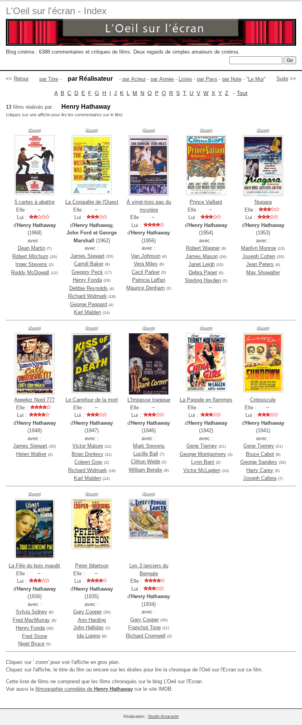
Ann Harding (92, 620)
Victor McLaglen (201, 470)
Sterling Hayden (203, 280)
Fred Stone (34, 636)
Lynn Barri (202, 462)
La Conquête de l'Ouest (91, 202)
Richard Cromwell (146, 636)
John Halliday (88, 627)
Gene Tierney (201, 446)
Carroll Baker (88, 264)
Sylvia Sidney (31, 612)
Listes (185, 79)
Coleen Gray (88, 462)
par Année (162, 79)
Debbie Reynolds (88, 288)
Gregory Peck (87, 272)
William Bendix (145, 470)
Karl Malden (87, 312)
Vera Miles (146, 264)
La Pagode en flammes (206, 400)
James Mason (202, 256)
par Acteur (134, 79)
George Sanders (258, 462)
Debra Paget (203, 272)
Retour (21, 79)
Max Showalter (263, 272)
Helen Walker (31, 454)
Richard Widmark (87, 296)
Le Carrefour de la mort (92, 400)
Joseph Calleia (259, 478)
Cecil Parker (146, 272)
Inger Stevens (31, 264)
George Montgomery (203, 454)
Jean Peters (260, 264)
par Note (231, 79)
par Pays (207, 79)
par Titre (48, 79)
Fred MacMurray (31, 620)
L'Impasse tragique (148, 400)
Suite (282, 79)
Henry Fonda (87, 280)
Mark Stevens (149, 446)
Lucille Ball (145, 454)
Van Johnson (145, 256)
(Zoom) (34, 130)
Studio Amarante (163, 716)
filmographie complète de (84, 689)
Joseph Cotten (258, 256)
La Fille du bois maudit (34, 566)
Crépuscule (263, 400)
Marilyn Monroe (258, 248)
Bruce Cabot (260, 454)
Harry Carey (259, 470)
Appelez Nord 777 (34, 400)
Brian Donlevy (87, 454)
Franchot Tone (144, 627)
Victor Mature (87, 446)
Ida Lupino (88, 636)
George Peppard (88, 304)
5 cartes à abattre (35, 202)
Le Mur (256, 79)
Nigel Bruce (31, 644)
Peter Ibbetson (92, 566)
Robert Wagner (203, 248)
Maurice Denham (145, 288)
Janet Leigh (201, 264)
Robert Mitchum (30, 256)
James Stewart (87, 256)
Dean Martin (31, 248)
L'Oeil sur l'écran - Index (56, 11)
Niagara (263, 202)
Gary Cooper (87, 612)
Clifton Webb (145, 462)
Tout (242, 93)
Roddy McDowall (30, 272)
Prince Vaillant (206, 202)
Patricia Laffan (148, 280)
